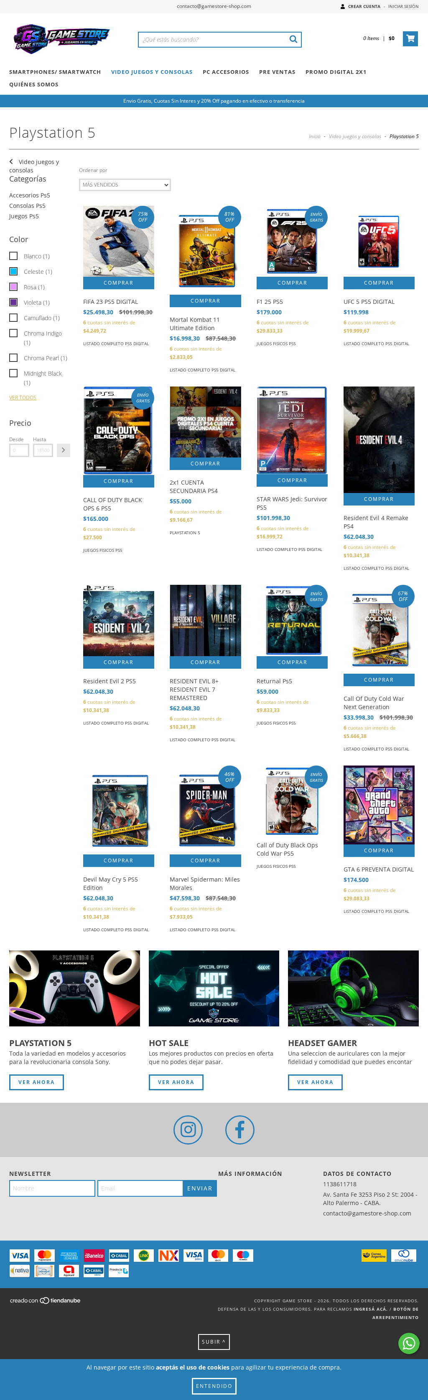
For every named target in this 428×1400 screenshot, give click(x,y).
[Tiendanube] (45, 1303)
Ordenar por (93, 170)
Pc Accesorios (226, 72)
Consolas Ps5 (27, 206)
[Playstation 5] (74, 988)
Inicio (315, 136)
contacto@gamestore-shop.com (214, 6)
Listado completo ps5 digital (116, 343)
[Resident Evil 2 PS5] (118, 620)
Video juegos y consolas (355, 136)
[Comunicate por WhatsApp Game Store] (409, 1343)
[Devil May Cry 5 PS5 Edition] (118, 810)
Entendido (214, 1386)
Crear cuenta (364, 6)
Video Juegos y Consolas (152, 72)
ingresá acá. (371, 1309)
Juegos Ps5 (24, 216)
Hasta (39, 439)
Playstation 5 (185, 533)
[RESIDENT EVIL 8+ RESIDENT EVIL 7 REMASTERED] (205, 620)
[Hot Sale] (214, 988)
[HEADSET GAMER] (353, 988)
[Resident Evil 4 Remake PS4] (379, 440)
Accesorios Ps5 (29, 195)
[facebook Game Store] (240, 1130)
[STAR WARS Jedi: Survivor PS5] (292, 431)
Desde (16, 439)
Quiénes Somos (34, 84)
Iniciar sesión (403, 6)
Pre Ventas (277, 72)
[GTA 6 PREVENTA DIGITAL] (379, 805)
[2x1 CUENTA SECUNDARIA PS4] (205, 422)
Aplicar (63, 450)
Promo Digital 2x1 (336, 72)
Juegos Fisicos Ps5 (276, 343)
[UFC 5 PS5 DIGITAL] (379, 241)
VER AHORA (36, 1082)
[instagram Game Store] (188, 1130)
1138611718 (340, 1184)
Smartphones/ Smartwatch (55, 72)
